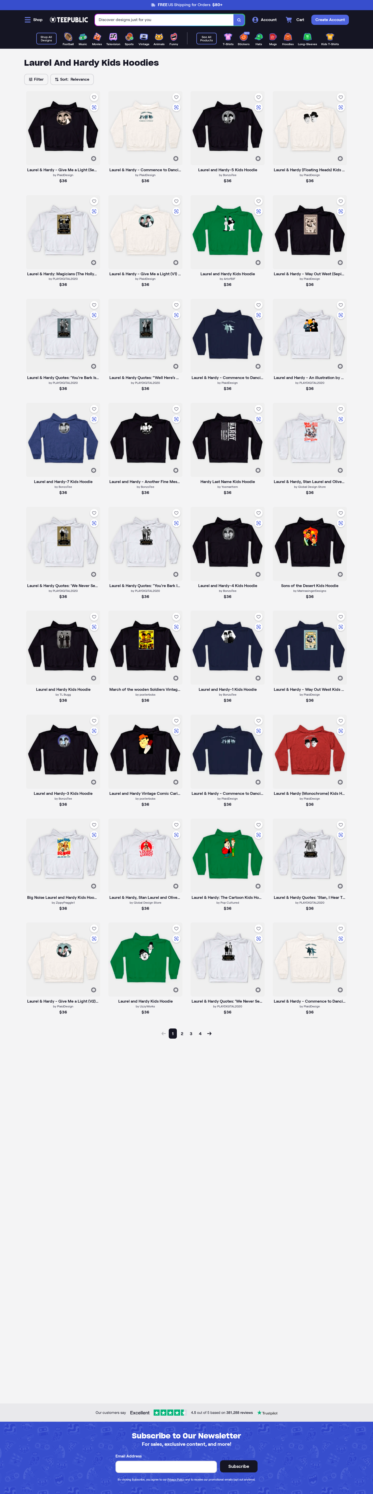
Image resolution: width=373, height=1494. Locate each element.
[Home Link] (69, 20)
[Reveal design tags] (93, 158)
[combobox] (164, 20)
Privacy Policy (175, 1479)
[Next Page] (209, 1033)
